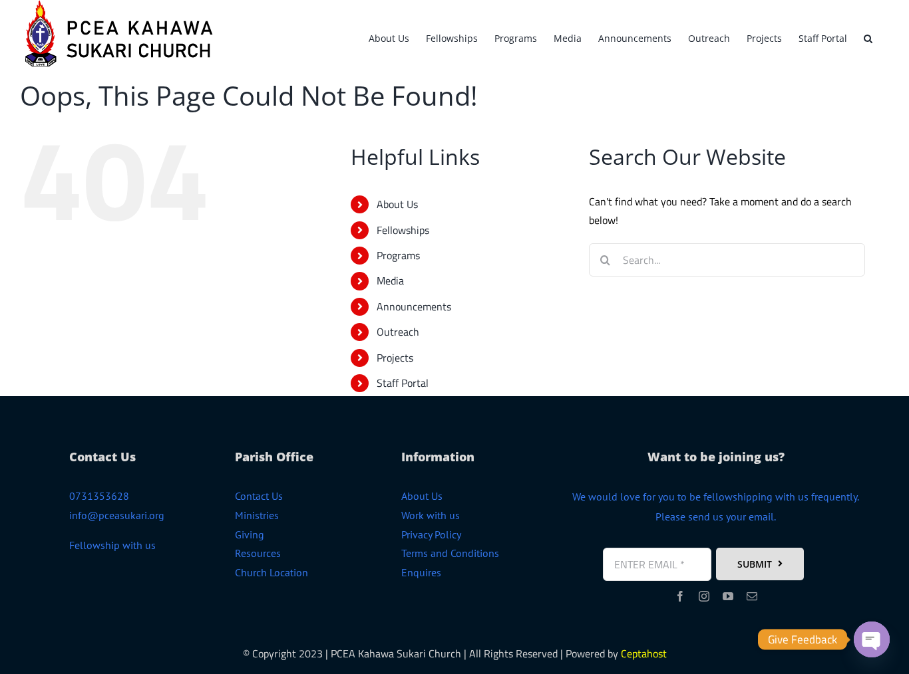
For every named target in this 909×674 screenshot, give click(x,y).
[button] (868, 36)
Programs (398, 255)
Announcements (414, 306)
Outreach (398, 332)
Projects (395, 358)
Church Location (271, 572)
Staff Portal (403, 383)
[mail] (752, 596)
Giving (249, 534)
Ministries (257, 515)
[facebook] (680, 596)
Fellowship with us (112, 545)
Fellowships (403, 230)
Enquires (421, 572)
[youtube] (728, 596)
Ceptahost (644, 653)
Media (390, 280)
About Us (397, 204)
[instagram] (704, 596)
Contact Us (259, 496)
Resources (258, 553)
